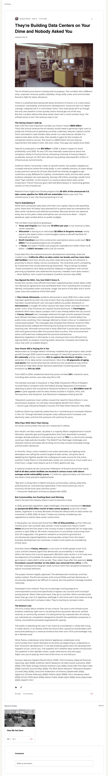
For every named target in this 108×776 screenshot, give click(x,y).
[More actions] (91, 18)
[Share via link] (21, 687)
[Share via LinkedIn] (16, 687)
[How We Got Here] (20, 718)
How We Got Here (15, 730)
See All (101, 706)
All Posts (7, 4)
